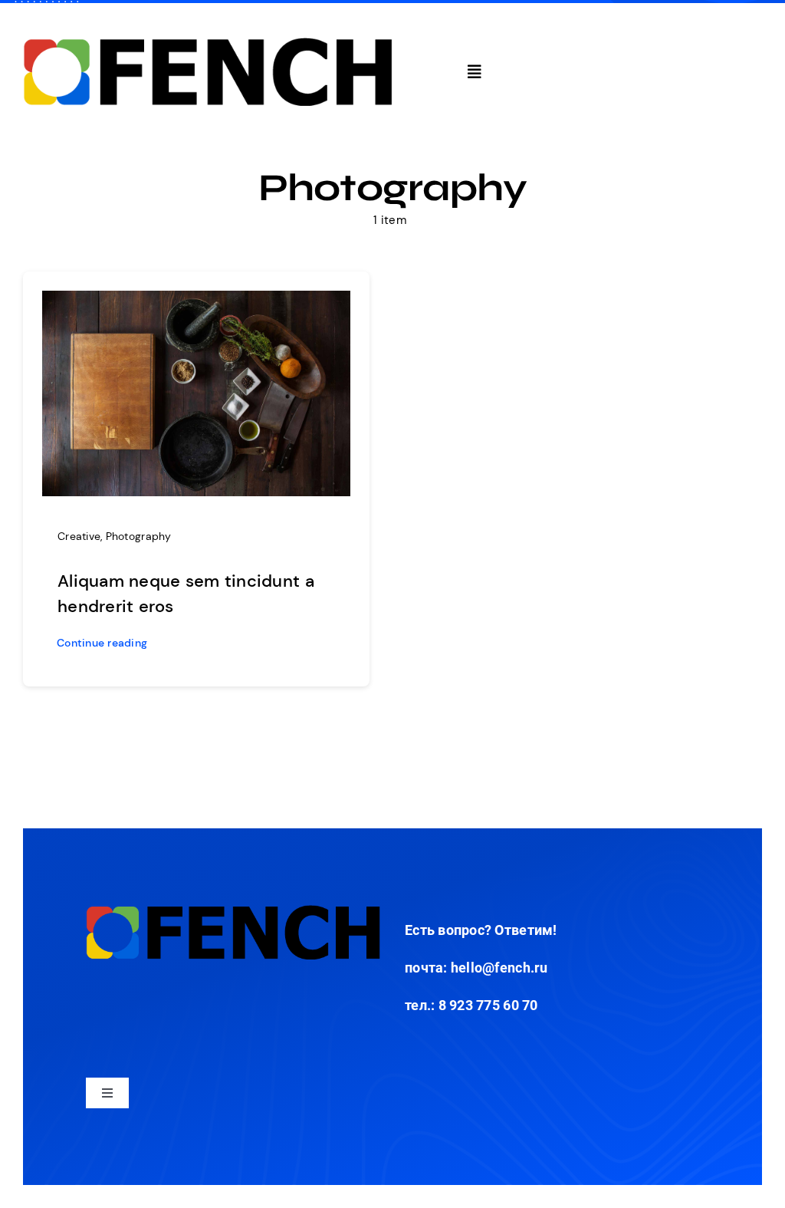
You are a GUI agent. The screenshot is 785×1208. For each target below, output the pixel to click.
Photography (139, 536)
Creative (78, 536)
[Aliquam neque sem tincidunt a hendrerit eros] (196, 302)
